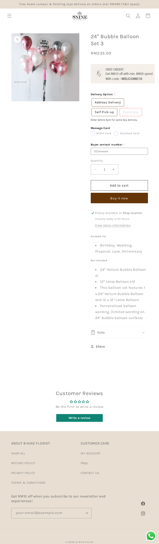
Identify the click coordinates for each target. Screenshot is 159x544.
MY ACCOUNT (91, 453)
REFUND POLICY (23, 463)
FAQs (84, 463)
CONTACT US (90, 473)
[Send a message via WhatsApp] (151, 536)
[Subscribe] (86, 513)
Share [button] (100, 346)
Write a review (80, 418)
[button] (9, 16)
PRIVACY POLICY (23, 473)
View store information (113, 225)
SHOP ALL (18, 453)
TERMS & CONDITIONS (28, 482)
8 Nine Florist (84, 542)
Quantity (97, 160)
